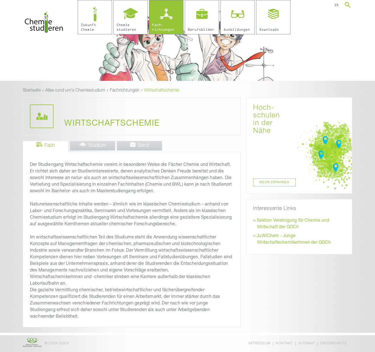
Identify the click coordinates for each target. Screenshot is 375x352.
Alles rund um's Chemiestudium (75, 91)
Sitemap (306, 343)
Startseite (32, 91)
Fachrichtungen (124, 91)
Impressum (259, 343)
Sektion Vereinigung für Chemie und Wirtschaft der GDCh (293, 224)
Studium (97, 145)
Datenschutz (333, 343)
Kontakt (284, 343)
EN (336, 5)
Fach (49, 145)
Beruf (143, 145)
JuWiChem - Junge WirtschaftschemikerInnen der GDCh (294, 239)
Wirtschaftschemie (161, 91)
